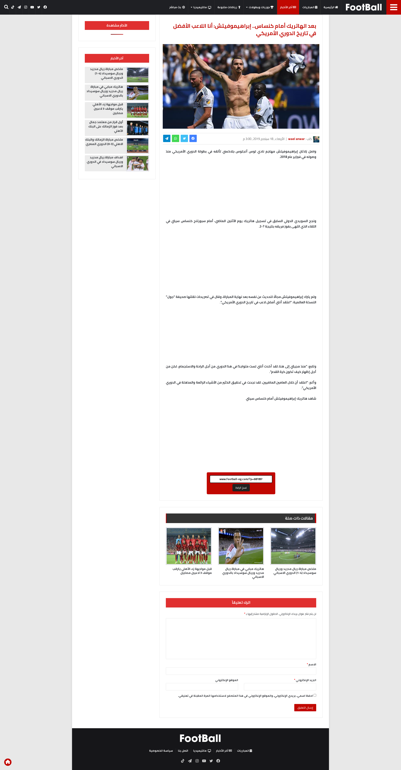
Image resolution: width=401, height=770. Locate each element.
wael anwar (296, 139)
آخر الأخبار (286, 7)
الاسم (311, 664)
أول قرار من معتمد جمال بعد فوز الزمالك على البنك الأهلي (105, 126)
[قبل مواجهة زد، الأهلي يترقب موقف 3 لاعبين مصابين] (189, 546)
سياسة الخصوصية (161, 750)
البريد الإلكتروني (305, 679)
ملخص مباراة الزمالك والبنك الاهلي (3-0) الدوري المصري (104, 142)
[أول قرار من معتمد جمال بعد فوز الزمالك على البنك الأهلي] (137, 128)
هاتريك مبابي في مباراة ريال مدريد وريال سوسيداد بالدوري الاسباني (243, 572)
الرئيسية (329, 7)
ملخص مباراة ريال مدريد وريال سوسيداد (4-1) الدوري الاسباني (294, 571)
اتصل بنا (183, 750)
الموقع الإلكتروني (226, 679)
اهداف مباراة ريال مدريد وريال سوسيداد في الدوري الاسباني (105, 162)
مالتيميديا (200, 7)
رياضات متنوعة (227, 7)
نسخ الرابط (241, 487)
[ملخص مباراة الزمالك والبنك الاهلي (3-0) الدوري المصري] (137, 145)
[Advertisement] (241, 263)
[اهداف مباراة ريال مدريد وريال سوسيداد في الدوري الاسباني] (137, 163)
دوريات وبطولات (259, 7)
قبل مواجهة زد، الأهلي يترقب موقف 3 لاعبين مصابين (192, 571)
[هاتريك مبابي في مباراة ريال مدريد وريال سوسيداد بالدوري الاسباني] (241, 546)
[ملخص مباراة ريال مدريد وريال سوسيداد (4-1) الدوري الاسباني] (293, 546)
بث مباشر (175, 7)
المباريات (308, 7)
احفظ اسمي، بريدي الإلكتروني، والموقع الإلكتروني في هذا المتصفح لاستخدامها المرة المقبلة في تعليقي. (245, 695)
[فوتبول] (364, 7)
